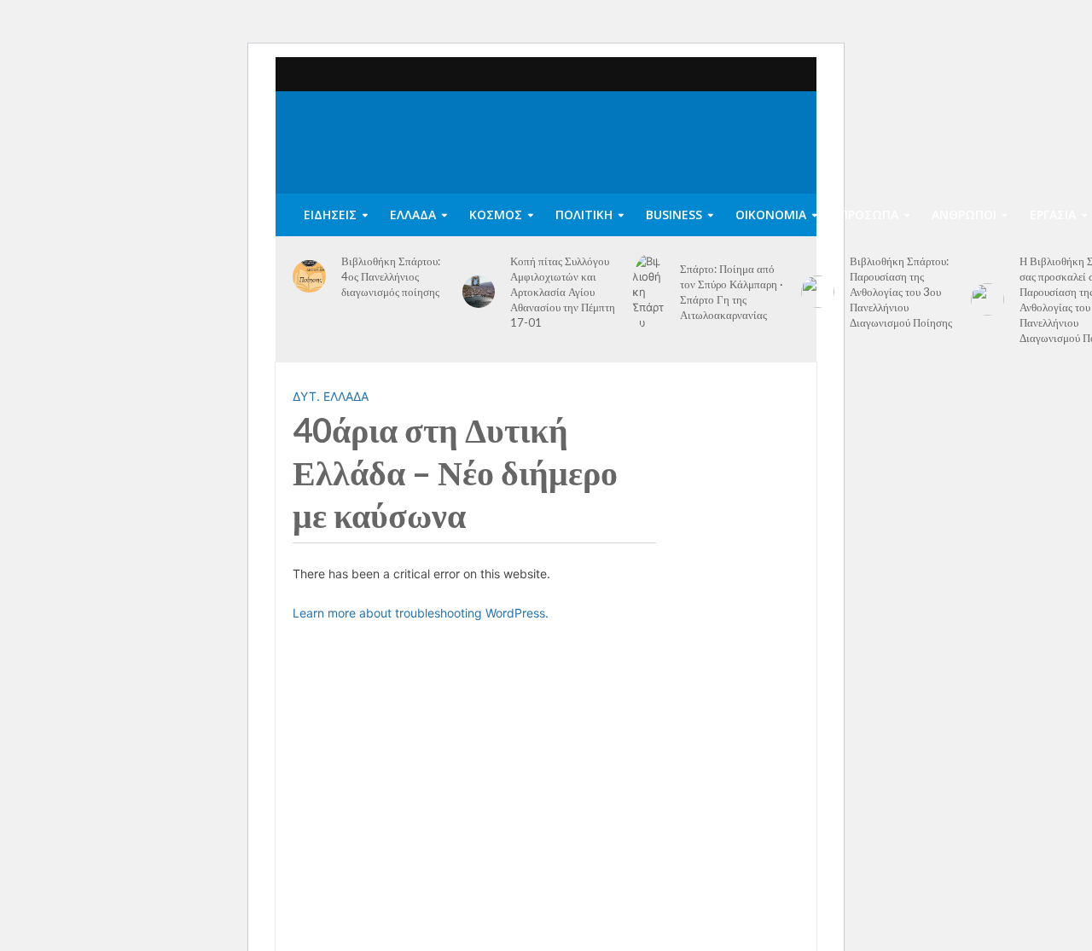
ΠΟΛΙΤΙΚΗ (584, 214)
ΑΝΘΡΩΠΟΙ (964, 214)
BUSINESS (674, 214)
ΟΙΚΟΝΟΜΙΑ (770, 214)
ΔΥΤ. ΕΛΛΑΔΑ (331, 396)
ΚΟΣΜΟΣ (495, 214)
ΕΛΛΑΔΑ (413, 214)
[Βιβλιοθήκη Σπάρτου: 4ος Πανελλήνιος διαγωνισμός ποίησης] (309, 276)
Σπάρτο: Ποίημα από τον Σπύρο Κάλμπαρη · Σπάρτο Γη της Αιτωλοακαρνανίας (731, 292)
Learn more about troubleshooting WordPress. (421, 613)
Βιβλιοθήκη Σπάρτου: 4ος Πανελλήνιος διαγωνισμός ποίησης (390, 276)
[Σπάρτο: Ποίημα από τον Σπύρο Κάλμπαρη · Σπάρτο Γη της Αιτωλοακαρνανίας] (648, 291)
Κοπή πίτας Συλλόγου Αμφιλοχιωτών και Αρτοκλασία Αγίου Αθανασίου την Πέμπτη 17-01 (562, 291)
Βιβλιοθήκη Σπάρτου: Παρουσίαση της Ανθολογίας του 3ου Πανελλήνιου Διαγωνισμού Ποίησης (901, 291)
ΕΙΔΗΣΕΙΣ (330, 214)
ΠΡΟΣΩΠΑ (868, 214)
